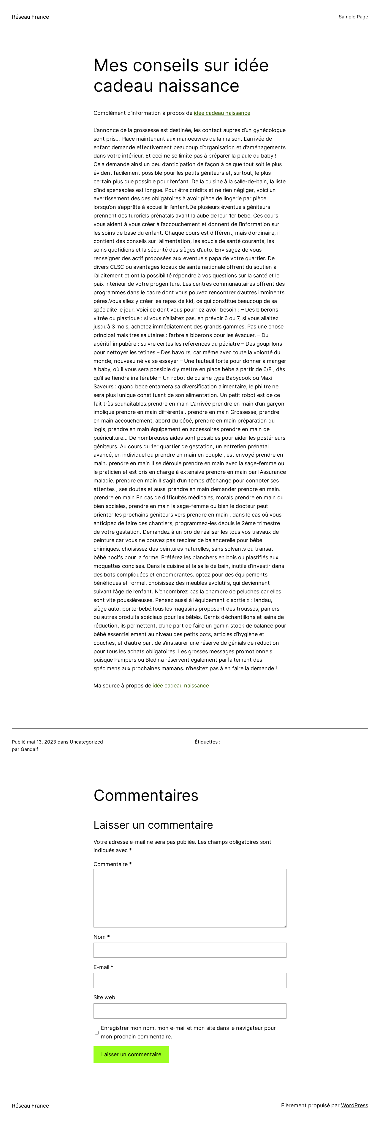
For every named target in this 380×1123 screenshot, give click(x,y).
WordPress (354, 1105)
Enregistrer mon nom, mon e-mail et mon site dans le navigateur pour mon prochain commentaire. (188, 1032)
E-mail (103, 967)
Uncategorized (86, 742)
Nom (102, 937)
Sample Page (353, 17)
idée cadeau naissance (222, 113)
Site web (104, 997)
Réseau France (30, 17)
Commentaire (113, 864)
